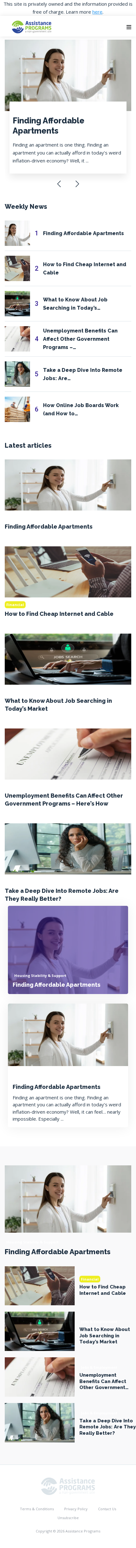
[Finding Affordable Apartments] (68, 484)
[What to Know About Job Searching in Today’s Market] (68, 658)
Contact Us (107, 1508)
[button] (59, 184)
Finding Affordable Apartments (48, 126)
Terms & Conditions (37, 1508)
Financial (15, 604)
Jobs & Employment (24, 691)
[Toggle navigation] (129, 27)
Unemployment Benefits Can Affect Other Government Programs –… (80, 339)
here (97, 12)
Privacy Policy (76, 1508)
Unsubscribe (68, 1517)
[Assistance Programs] (68, 1485)
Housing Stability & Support (40, 108)
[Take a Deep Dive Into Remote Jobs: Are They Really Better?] (68, 848)
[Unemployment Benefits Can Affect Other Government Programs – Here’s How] (68, 753)
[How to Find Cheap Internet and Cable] (68, 571)
